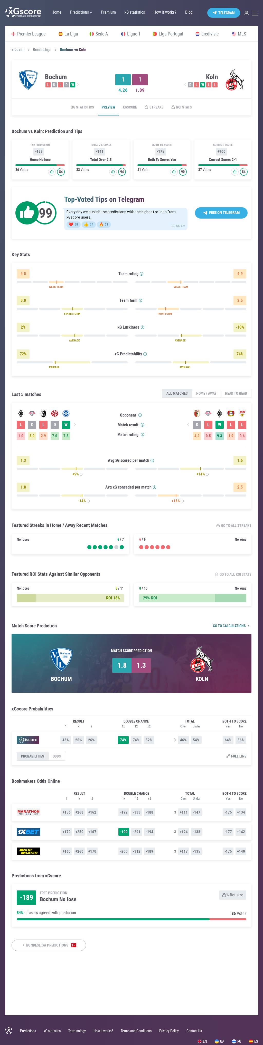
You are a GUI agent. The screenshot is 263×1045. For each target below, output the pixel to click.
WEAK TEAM (56, 287)
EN (205, 1041)
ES (256, 1041)
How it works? (103, 1031)
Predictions (28, 1031)
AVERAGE (74, 340)
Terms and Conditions (136, 1031)
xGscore (18, 50)
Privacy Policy (169, 1031)
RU (239, 1041)
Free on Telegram (224, 212)
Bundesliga (42, 50)
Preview (108, 107)
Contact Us (194, 1031)
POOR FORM (165, 313)
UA (222, 1041)
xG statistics (82, 107)
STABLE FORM (72, 313)
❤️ (73, 224)
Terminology (77, 1031)
